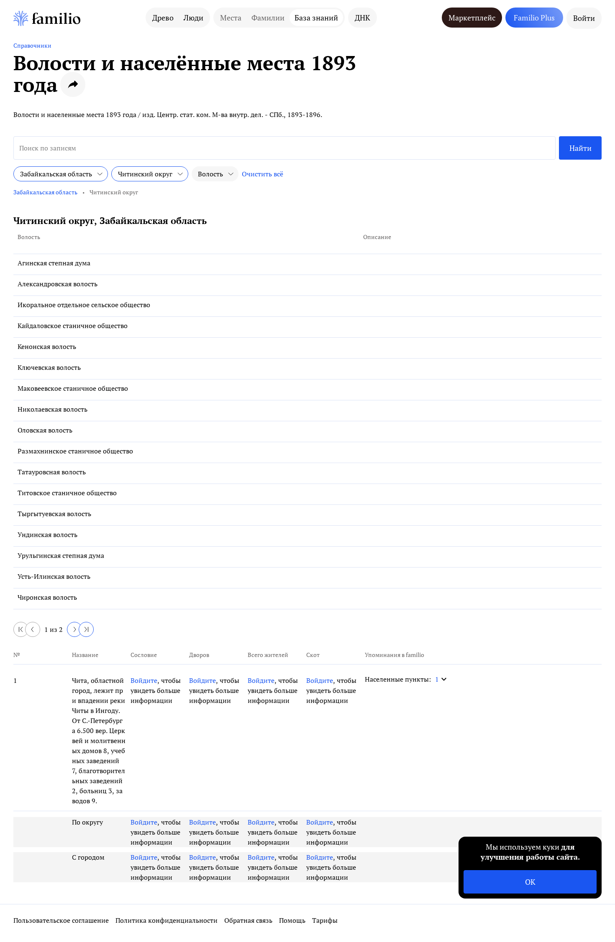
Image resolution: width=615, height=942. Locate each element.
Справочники (32, 45)
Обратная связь (248, 920)
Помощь (292, 920)
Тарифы (325, 920)
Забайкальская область (45, 192)
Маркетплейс (471, 18)
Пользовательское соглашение (61, 920)
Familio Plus (534, 18)
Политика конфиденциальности (166, 920)
